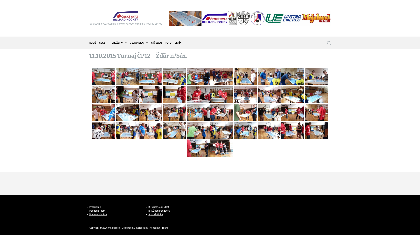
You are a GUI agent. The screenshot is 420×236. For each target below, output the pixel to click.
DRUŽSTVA (117, 42)
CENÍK (178, 42)
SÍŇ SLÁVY (156, 42)
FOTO (168, 42)
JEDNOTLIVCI (137, 42)
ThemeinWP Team (158, 227)
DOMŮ (92, 42)
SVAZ (102, 42)
